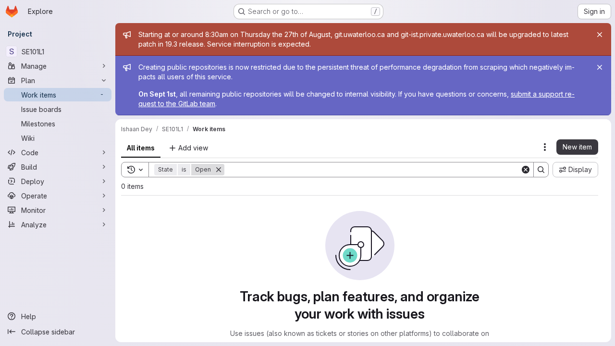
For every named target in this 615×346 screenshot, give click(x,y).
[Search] (541, 169)
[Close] (599, 34)
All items (141, 148)
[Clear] (525, 169)
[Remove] (218, 169)
